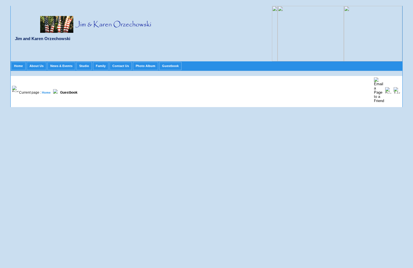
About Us (37, 66)
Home (18, 66)
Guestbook (170, 66)
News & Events (61, 66)
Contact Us (120, 66)
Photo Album (145, 66)
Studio (84, 66)
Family (101, 66)
